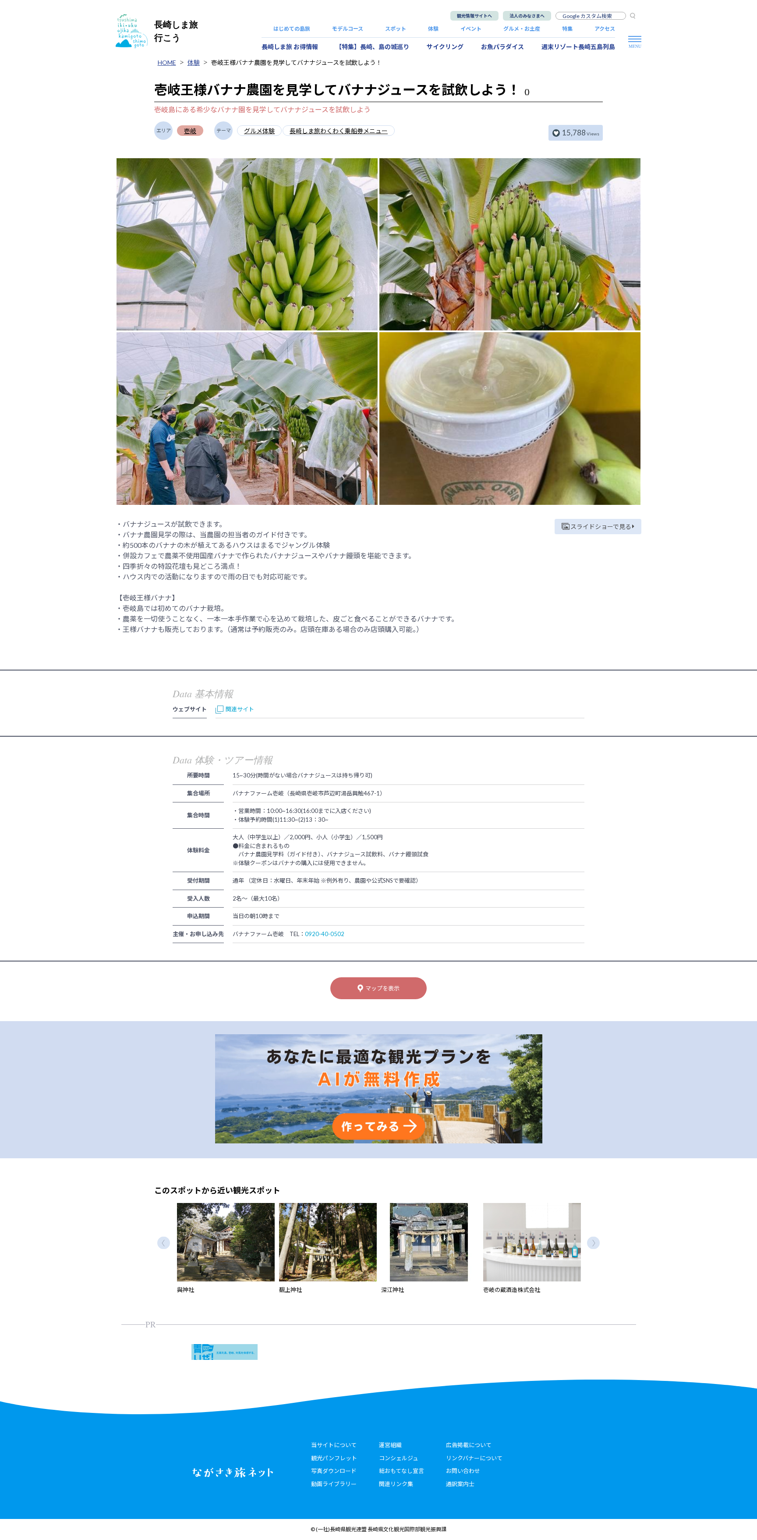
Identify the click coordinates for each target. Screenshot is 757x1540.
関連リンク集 (396, 1483)
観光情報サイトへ (474, 15)
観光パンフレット (334, 1458)
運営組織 (390, 1444)
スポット (395, 28)
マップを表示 (382, 988)
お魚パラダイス (502, 46)
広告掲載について (469, 1444)
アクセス (604, 28)
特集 (567, 28)
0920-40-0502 (324, 933)
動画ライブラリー (334, 1483)
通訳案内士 (460, 1483)
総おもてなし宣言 (401, 1470)
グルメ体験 (259, 131)
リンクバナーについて (474, 1458)
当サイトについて (334, 1444)
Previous (163, 1243)
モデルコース (347, 28)
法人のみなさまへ (527, 15)
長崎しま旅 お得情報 (290, 46)
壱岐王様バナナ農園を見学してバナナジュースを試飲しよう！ (296, 62)
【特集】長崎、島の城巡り (372, 46)
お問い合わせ (463, 1470)
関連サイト (240, 709)
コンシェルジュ (398, 1458)
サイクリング (445, 46)
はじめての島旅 (291, 28)
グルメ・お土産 (521, 28)
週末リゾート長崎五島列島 (578, 46)
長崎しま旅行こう (176, 31)
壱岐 (190, 131)
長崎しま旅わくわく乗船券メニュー (339, 131)
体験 (433, 28)
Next (593, 1243)
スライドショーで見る (600, 526)
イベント (470, 28)
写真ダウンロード (334, 1470)
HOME (167, 62)
